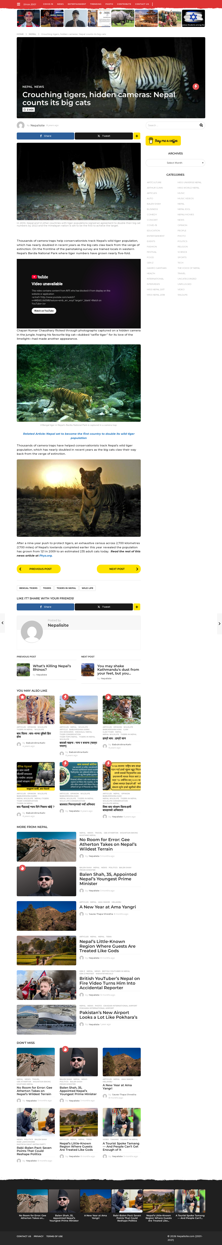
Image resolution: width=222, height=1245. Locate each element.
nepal (118, 732)
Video (106, 1139)
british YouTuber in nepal (116, 971)
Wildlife (42, 727)
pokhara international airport (96, 1008)
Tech (180, 262)
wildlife (39, 729)
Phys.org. (45, 555)
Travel (98, 833)
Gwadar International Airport (120, 1006)
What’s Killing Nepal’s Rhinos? (52, 668)
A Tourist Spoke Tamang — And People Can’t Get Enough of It (121, 1147)
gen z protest (86, 974)
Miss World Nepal (188, 187)
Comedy (152, 214)
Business (152, 209)
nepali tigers (42, 798)
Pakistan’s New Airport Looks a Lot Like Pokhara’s (108, 1015)
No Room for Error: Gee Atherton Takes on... (32, 1217)
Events (151, 241)
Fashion (152, 246)
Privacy (39, 1236)
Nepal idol (184, 209)
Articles (21, 727)
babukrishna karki (79, 729)
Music (181, 193)
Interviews (153, 284)
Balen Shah (85, 867)
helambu (116, 902)
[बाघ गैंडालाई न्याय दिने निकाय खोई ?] (36, 776)
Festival (152, 252)
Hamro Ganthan (156, 268)
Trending (95, 4)
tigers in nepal (66, 588)
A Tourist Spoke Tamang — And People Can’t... (190, 1217)
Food (150, 257)
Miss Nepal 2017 (155, 289)
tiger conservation (70, 734)
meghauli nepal (83, 732)
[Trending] (196, 86)
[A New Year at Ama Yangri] (46, 916)
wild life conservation (72, 801)
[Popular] (22, 697)
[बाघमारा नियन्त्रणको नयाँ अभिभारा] (79, 776)
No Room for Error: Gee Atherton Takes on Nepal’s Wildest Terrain (108, 844)
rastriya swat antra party (31, 1144)
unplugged (184, 284)
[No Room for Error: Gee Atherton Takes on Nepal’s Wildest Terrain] (46, 847)
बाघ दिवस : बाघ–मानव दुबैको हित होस (34, 735)
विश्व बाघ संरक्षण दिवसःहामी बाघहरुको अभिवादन (117, 808)
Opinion (31, 727)
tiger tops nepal (69, 737)
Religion (183, 246)
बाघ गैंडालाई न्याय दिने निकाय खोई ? (35, 807)
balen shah (125, 867)
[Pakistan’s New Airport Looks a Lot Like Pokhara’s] (46, 1019)
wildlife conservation (115, 801)
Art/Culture (154, 182)
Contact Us (142, 4)
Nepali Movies (186, 214)
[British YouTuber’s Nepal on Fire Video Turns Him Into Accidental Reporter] (46, 985)
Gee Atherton (111, 833)
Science (182, 252)
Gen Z (82, 971)
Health (151, 273)
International (155, 278)
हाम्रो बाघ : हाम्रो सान (114, 738)
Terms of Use (54, 1236)
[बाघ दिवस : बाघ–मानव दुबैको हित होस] (36, 710)
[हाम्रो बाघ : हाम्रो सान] (122, 710)
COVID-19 (48, 4)
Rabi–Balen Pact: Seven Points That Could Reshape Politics (34, 1151)
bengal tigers (28, 588)
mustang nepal (87, 835)
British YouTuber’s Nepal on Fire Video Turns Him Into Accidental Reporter (109, 983)
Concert (152, 220)
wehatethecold (104, 974)
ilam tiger (108, 732)
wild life (87, 588)
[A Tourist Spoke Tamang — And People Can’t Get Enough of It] (122, 1122)
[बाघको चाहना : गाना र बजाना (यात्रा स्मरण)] (79, 710)
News (60, 4)
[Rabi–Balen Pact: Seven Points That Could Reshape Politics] (36, 1122)
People (182, 230)
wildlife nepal (111, 803)
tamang (114, 1139)
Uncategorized (187, 278)
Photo (109, 4)
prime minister (87, 870)
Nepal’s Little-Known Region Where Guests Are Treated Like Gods (107, 946)
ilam (125, 729)
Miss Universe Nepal (190, 182)
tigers (47, 588)
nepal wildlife (111, 734)
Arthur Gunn (155, 187)
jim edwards (66, 732)
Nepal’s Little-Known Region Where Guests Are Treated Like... (159, 1218)
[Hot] (108, 697)
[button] (18, 4)
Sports (182, 257)
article (64, 729)
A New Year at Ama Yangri (107, 907)
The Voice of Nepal (189, 268)
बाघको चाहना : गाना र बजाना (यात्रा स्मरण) (78, 744)
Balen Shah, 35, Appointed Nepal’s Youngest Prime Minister (108, 879)
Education (153, 230)
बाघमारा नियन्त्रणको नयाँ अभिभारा (77, 804)
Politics (113, 867)
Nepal (27, 86)
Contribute (124, 4)
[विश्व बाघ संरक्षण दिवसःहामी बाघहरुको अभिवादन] (122, 776)
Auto (150, 198)
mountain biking (129, 833)
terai (109, 937)
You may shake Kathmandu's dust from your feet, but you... (118, 669)
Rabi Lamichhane (26, 1142)
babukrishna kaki (112, 729)
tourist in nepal (129, 1139)
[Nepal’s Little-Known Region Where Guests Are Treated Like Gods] (46, 950)
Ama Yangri (104, 902)
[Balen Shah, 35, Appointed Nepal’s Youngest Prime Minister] (46, 881)
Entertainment (77, 4)
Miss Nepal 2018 (156, 294)
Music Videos (186, 198)
